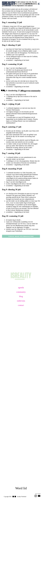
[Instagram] (35, 495)
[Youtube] (39, 495)
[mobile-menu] (37, 3)
